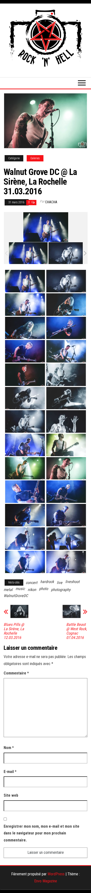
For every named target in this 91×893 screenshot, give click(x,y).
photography (61, 589)
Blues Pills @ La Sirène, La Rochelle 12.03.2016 (14, 631)
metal (8, 589)
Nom (9, 747)
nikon (32, 589)
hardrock (47, 581)
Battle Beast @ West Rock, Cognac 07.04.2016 (76, 631)
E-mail (10, 771)
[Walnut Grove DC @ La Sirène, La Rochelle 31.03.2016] (28, 253)
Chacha (51, 202)
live (59, 582)
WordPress (56, 874)
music (20, 588)
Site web (11, 795)
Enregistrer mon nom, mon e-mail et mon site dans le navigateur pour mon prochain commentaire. (41, 833)
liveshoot (72, 581)
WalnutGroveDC (16, 595)
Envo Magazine (45, 881)
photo (43, 588)
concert (31, 582)
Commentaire (16, 673)
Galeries (35, 158)
